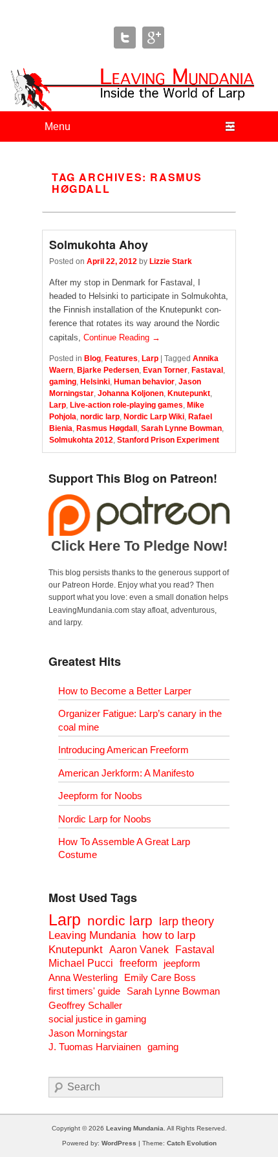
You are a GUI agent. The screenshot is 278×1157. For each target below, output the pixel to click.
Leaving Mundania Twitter (125, 38)
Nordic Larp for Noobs (104, 818)
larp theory (186, 921)
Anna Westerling (83, 977)
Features (121, 358)
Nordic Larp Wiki (153, 416)
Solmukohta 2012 (81, 440)
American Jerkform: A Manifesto (126, 772)
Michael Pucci (80, 963)
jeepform (182, 963)
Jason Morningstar (87, 1033)
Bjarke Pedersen (108, 370)
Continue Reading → (121, 337)
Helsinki (95, 381)
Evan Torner (165, 370)
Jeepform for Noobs (100, 795)
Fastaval (207, 370)
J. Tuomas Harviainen (94, 1046)
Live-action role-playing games (126, 405)
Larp (150, 358)
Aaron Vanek (139, 949)
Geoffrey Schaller (85, 1005)
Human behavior (144, 381)
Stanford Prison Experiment (168, 440)
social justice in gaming (97, 1018)
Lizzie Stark (170, 261)
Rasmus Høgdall (106, 428)
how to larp (168, 935)
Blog (92, 358)
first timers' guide (84, 991)
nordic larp (100, 416)
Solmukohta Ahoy (98, 244)
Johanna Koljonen (131, 393)
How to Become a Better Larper (124, 690)
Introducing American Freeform (123, 749)
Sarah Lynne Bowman (181, 428)
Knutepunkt (188, 393)
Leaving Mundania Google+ (153, 38)
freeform (138, 963)
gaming (62, 381)
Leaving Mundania (92, 935)
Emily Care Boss (160, 977)
